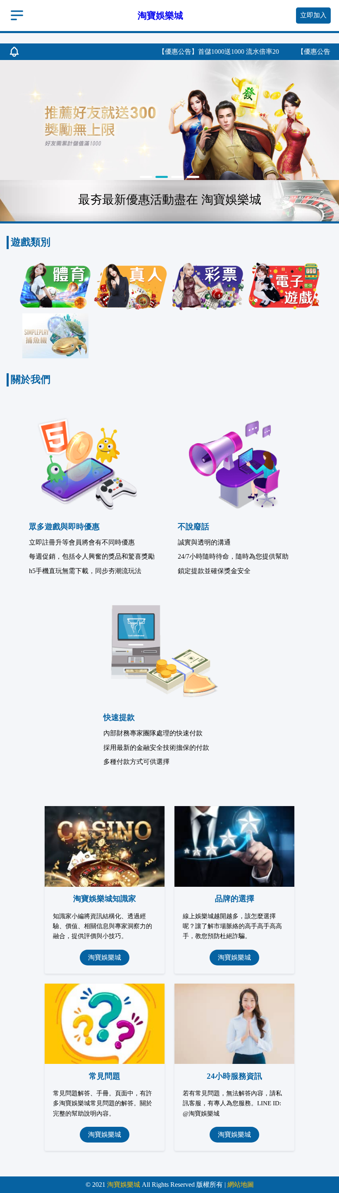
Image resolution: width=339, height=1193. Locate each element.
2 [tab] (161, 177)
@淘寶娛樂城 (201, 1113)
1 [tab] (146, 177)
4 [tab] (193, 177)
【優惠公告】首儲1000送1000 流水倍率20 (203, 51)
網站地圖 (240, 1184)
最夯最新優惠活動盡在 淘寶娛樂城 (169, 199)
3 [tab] (177, 177)
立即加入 (313, 15)
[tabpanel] (169, 120)
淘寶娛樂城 (104, 957)
